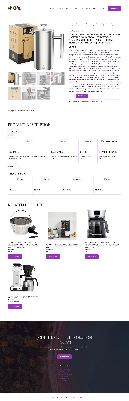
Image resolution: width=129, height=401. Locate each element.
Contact (102, 8)
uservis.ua (64, 376)
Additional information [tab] (26, 111)
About (59, 8)
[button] (62, 8)
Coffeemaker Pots (76, 31)
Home (52, 8)
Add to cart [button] (15, 256)
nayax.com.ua (64, 378)
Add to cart (82, 96)
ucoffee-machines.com (64, 369)
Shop (77, 8)
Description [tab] (12, 111)
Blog (94, 8)
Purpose (85, 8)
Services (69, 8)
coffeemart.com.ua (64, 381)
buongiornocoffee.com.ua (64, 374)
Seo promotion (78, 397)
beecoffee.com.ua (64, 372)
